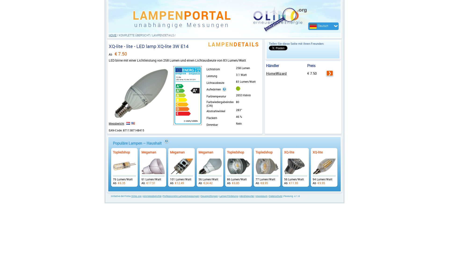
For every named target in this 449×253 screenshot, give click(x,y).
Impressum (262, 196)
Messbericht (116, 123)
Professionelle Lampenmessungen (181, 196)
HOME (112, 35)
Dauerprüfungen (209, 196)
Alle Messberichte (152, 196)
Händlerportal (246, 196)
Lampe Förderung (228, 196)
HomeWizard (276, 73)
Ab (124, 165)
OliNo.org (136, 196)
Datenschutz (275, 196)
